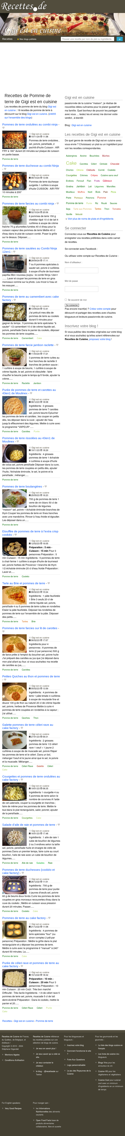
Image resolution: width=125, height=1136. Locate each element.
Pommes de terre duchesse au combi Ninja (30, 165)
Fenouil (80, 180)
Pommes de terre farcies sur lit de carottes (29, 628)
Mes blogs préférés (27, 39)
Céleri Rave (27, 766)
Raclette (26, 383)
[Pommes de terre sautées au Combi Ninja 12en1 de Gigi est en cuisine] (14, 263)
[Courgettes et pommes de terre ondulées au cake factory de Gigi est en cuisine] (14, 791)
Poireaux (78, 197)
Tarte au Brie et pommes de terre (23, 583)
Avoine (83, 155)
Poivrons (90, 197)
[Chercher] (120, 39)
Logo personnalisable (76, 1065)
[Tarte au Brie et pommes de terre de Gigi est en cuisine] (14, 595)
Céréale (103, 163)
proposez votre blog (100, 339)
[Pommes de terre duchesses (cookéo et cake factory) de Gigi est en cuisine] (14, 884)
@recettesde (49, 1071)
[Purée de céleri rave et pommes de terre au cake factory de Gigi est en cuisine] (14, 978)
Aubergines (71, 155)
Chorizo (69, 169)
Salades (40, 862)
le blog (39, 1071)
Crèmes (84, 175)
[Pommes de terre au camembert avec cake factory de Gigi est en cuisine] (14, 311)
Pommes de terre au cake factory (24, 918)
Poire (68, 197)
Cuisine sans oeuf (109, 175)
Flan (89, 180)
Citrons (80, 169)
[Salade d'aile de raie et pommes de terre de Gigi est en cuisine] (14, 836)
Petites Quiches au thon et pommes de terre (31, 676)
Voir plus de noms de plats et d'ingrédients (90, 218)
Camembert (27, 338)
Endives (70, 180)
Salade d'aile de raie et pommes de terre (28, 824)
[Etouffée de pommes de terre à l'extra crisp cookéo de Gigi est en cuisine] (14, 546)
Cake (39, 338)
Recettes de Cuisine (10, 1036)
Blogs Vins (102, 1062)
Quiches (26, 717)
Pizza (113, 191)
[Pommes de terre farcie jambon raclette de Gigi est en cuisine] (14, 356)
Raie (50, 862)
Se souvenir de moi (77, 299)
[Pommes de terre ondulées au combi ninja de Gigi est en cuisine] (14, 139)
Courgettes (27, 817)
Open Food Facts (43, 1120)
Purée (37, 431)
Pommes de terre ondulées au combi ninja (30, 124)
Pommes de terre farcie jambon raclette (28, 345)
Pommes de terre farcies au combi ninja (28, 203)
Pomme (101, 197)
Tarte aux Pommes (82, 208)
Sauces (113, 203)
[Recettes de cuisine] (24, 6)
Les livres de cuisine (107, 1053)
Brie (34, 621)
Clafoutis (90, 169)
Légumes (99, 186)
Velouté (78, 214)
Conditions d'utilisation (14, 1060)
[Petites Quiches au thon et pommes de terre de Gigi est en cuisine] (14, 691)
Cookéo (25, 576)
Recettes (7, 39)
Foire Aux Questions (76, 1059)
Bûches (105, 155)
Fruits (97, 180)
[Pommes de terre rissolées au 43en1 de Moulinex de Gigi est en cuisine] (14, 453)
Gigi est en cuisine (37, 114)
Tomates (116, 208)
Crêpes (94, 175)
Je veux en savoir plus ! (46, 1048)
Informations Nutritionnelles (43, 1110)
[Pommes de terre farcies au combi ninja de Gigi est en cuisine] (14, 215)
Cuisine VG (103, 1071)
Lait (90, 186)
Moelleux (70, 191)
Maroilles (111, 186)
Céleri (50, 766)
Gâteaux (107, 180)
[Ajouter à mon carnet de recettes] (3, 127)
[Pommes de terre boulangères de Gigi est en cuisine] (14, 498)
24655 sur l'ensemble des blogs (30, 115)
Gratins (69, 186)
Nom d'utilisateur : (73, 262)
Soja (68, 208)
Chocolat (114, 163)
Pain (105, 191)
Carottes (26, 431)
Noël (90, 191)
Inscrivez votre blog (75, 1045)
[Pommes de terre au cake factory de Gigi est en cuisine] (14, 929)
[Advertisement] (62, 66)
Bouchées (94, 155)
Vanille (69, 214)
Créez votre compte (100, 308)
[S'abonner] (30, 133)
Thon (35, 717)
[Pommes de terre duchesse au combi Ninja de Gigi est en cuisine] (14, 180)
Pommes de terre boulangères (22, 486)
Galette (40, 766)
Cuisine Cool (103, 1079)
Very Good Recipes (13, 1108)
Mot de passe (71, 280)
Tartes (25, 621)
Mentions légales (12, 1054)
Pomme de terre (10, 158)
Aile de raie (27, 862)
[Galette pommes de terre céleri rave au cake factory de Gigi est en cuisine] (14, 739)
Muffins (81, 191)
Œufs (97, 191)
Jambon (37, 383)
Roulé (104, 203)
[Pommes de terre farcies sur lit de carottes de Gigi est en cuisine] (14, 643)
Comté (101, 169)
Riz (96, 203)
